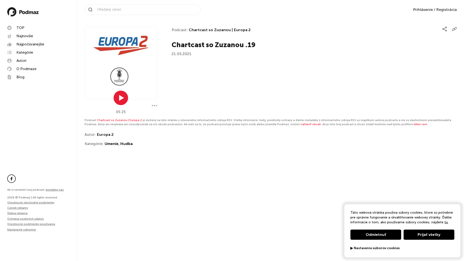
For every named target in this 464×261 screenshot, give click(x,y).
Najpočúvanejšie (30, 44)
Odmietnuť (376, 234)
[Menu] (154, 106)
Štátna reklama (17, 213)
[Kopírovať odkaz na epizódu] (454, 29)
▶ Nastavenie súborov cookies (375, 248)
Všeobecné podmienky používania (31, 224)
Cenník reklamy (17, 208)
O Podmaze (26, 69)
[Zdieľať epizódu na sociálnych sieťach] (444, 29)
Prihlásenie (423, 9)
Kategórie (24, 52)
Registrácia (446, 9)
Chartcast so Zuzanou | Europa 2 (220, 30)
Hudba (126, 143)
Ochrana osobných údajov (25, 218)
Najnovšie (24, 36)
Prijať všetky (429, 234)
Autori (21, 60)
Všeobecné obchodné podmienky (30, 202)
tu (446, 222)
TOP (20, 28)
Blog (20, 77)
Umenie (111, 143)
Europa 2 (105, 134)
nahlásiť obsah (311, 124)
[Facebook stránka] (11, 178)
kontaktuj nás (55, 189)
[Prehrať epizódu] (121, 98)
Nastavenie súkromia (21, 229)
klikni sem (420, 124)
